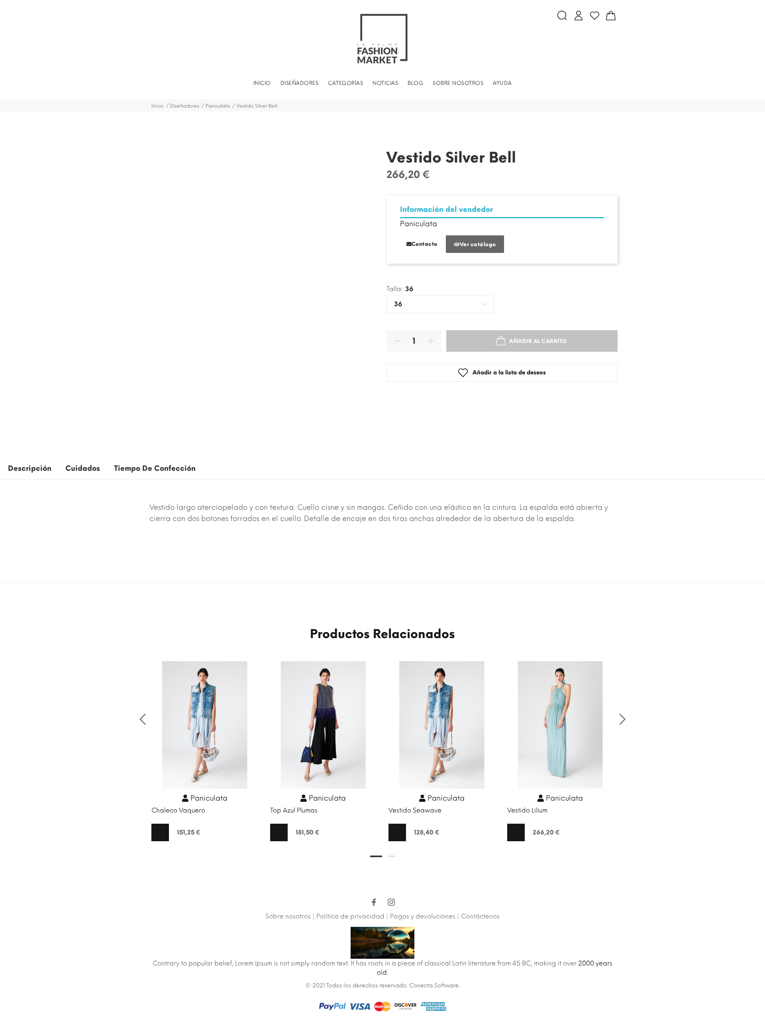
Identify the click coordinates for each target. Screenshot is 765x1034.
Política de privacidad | (352, 916)
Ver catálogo (478, 244)
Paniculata (418, 223)
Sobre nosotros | (289, 916)
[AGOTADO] (160, 832)
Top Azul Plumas (294, 810)
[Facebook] (374, 903)
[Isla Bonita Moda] (382, 38)
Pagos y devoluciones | (424, 916)
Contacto (424, 244)
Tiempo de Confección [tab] (155, 468)
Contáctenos (480, 916)
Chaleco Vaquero (178, 810)
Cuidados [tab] (82, 468)
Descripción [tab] (29, 468)
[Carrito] (611, 15)
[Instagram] (391, 903)
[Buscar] (562, 15)
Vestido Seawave (414, 810)
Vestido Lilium (527, 810)
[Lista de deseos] (594, 15)
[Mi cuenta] (578, 15)
